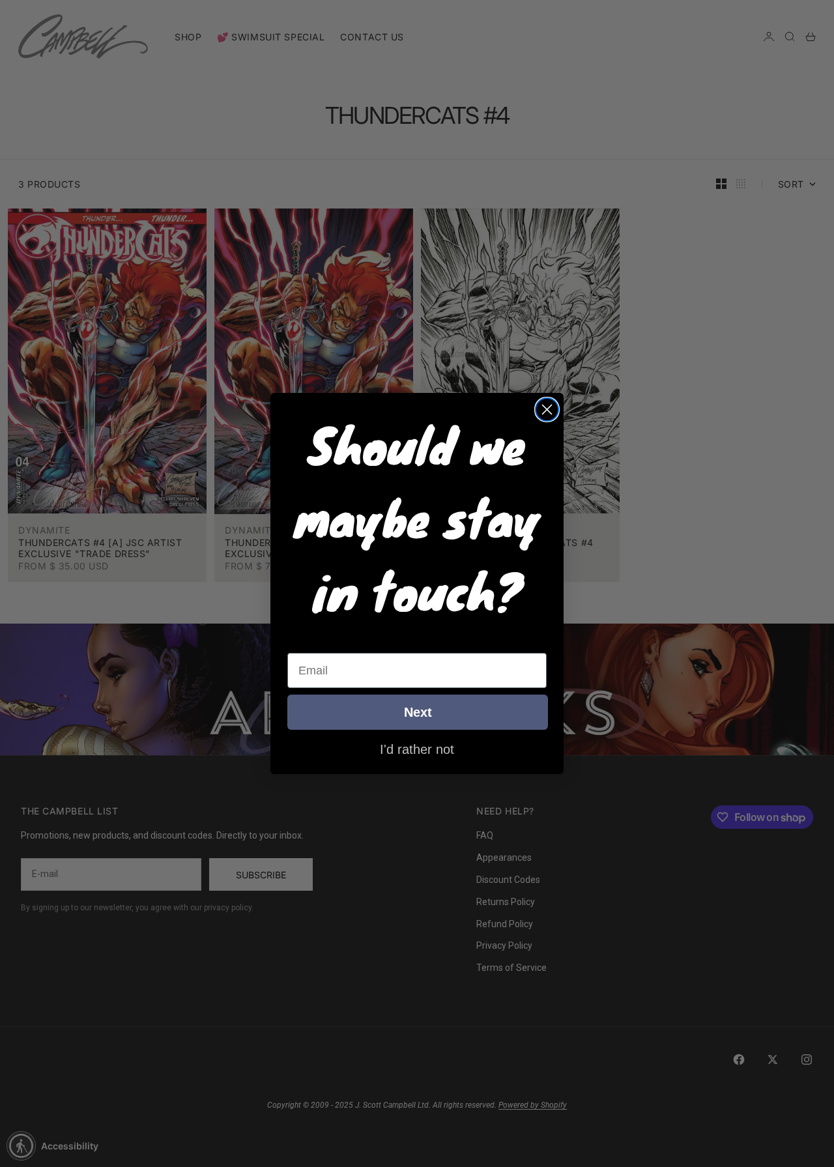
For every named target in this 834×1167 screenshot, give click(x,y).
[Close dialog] (547, 409)
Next (418, 712)
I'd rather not (417, 749)
